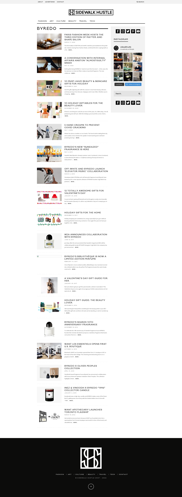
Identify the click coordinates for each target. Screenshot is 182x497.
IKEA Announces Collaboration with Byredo (85, 235)
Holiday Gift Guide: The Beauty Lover (84, 301)
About (40, 2)
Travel (83, 21)
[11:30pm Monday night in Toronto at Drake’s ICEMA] (118, 66)
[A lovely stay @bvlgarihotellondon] (118, 57)
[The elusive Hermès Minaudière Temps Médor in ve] (137, 66)
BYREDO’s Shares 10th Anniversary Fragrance (80, 323)
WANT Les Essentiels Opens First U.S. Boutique (85, 345)
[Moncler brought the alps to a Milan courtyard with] (128, 66)
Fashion (42, 21)
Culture (61, 21)
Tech (92, 21)
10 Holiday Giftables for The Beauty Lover (83, 104)
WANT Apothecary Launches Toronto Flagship (83, 410)
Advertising (50, 2)
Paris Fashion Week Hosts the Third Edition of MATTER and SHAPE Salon (84, 37)
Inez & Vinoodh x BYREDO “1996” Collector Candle (84, 389)
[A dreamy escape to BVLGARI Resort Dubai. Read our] (137, 57)
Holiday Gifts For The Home (82, 212)
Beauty (72, 21)
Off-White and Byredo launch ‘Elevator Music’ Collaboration (86, 170)
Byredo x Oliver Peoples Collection (80, 367)
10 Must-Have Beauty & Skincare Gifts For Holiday (85, 82)
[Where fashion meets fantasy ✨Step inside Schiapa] (128, 57)
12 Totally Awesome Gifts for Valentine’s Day (84, 192)
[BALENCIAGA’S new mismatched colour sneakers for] (128, 76)
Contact (60, 2)
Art (52, 21)
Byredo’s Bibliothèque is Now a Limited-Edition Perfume (85, 257)
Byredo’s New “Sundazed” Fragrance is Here (81, 148)
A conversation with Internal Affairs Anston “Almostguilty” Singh (85, 60)
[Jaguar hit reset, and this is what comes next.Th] (137, 76)
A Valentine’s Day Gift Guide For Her (86, 279)
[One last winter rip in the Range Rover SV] (118, 76)
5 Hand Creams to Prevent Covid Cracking (82, 126)
